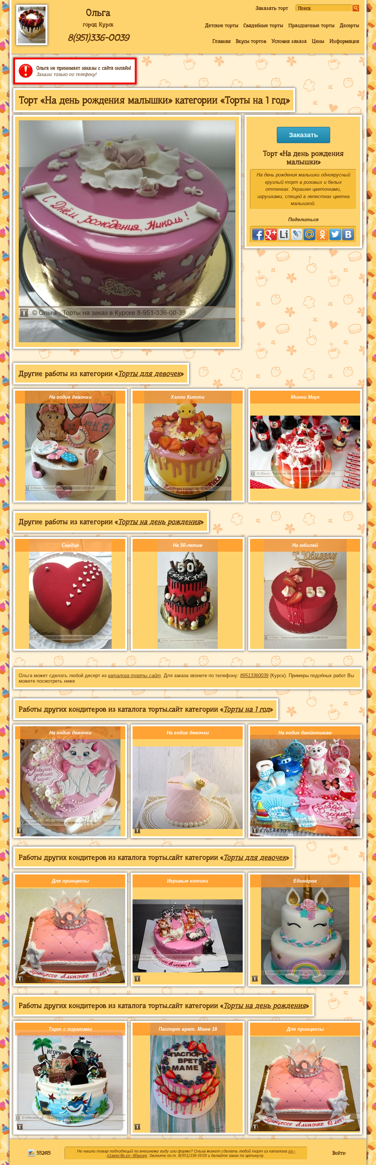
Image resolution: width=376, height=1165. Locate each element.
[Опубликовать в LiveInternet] (284, 234)
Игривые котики (187, 881)
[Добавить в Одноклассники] (322, 234)
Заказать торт (272, 8)
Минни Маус (305, 397)
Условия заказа (289, 41)
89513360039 (254, 675)
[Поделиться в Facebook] (258, 234)
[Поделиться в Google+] (271, 234)
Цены (318, 41)
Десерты (349, 25)
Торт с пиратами (70, 1029)
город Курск (98, 24)
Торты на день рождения (159, 522)
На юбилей (305, 545)
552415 (43, 1153)
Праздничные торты (311, 25)
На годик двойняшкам (305, 732)
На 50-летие (187, 545)
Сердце (70, 545)
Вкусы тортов (251, 41)
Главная (221, 41)
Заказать (303, 135)
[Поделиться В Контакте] (348, 234)
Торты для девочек (149, 373)
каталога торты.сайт (134, 675)
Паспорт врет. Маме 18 (188, 1029)
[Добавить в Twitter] (335, 234)
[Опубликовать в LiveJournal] (297, 234)
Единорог (305, 881)
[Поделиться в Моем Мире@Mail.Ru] (309, 234)
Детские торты (221, 25)
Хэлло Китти (188, 397)
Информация (344, 41)
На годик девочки (70, 397)
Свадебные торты (263, 25)
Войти (339, 1153)
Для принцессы (70, 881)
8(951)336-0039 (98, 37)
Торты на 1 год (246, 709)
